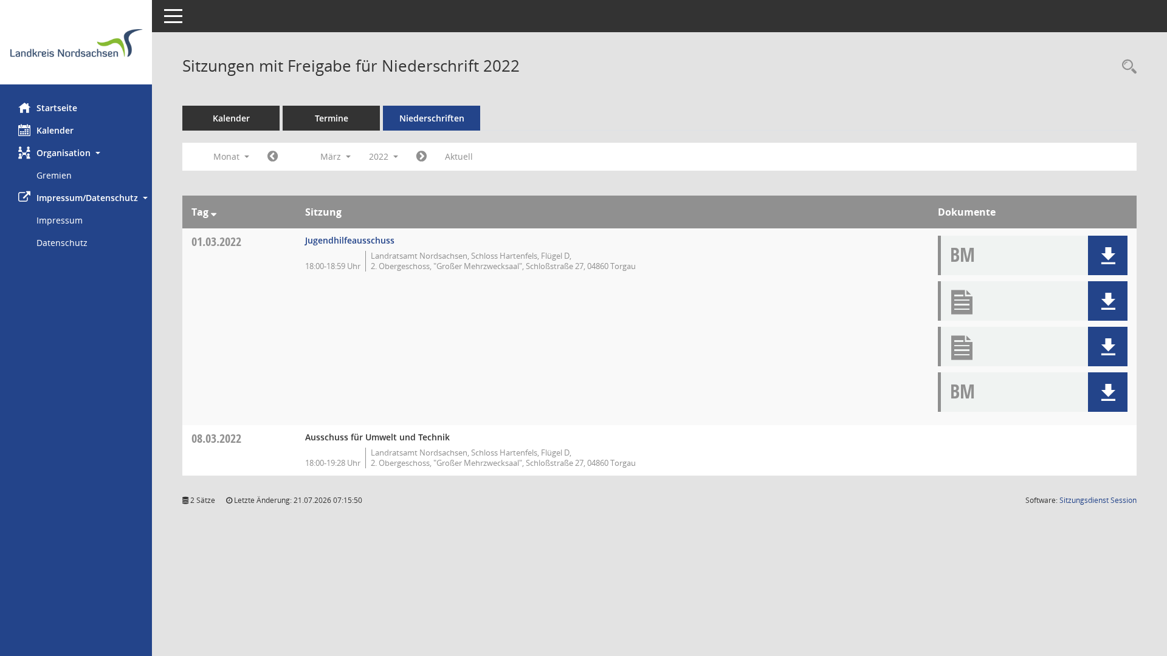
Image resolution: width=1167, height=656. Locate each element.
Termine (331, 118)
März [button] (331, 156)
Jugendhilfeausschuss (349, 240)
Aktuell (459, 156)
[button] (76, 153)
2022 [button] (380, 156)
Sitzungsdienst (1098, 500)
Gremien (54, 175)
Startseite (56, 108)
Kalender (55, 130)
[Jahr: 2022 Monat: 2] (272, 157)
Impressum (59, 220)
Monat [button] (227, 156)
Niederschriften (431, 118)
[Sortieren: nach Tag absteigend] (213, 212)
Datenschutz (62, 242)
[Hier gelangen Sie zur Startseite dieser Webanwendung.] (76, 46)
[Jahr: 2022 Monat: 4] (421, 157)
